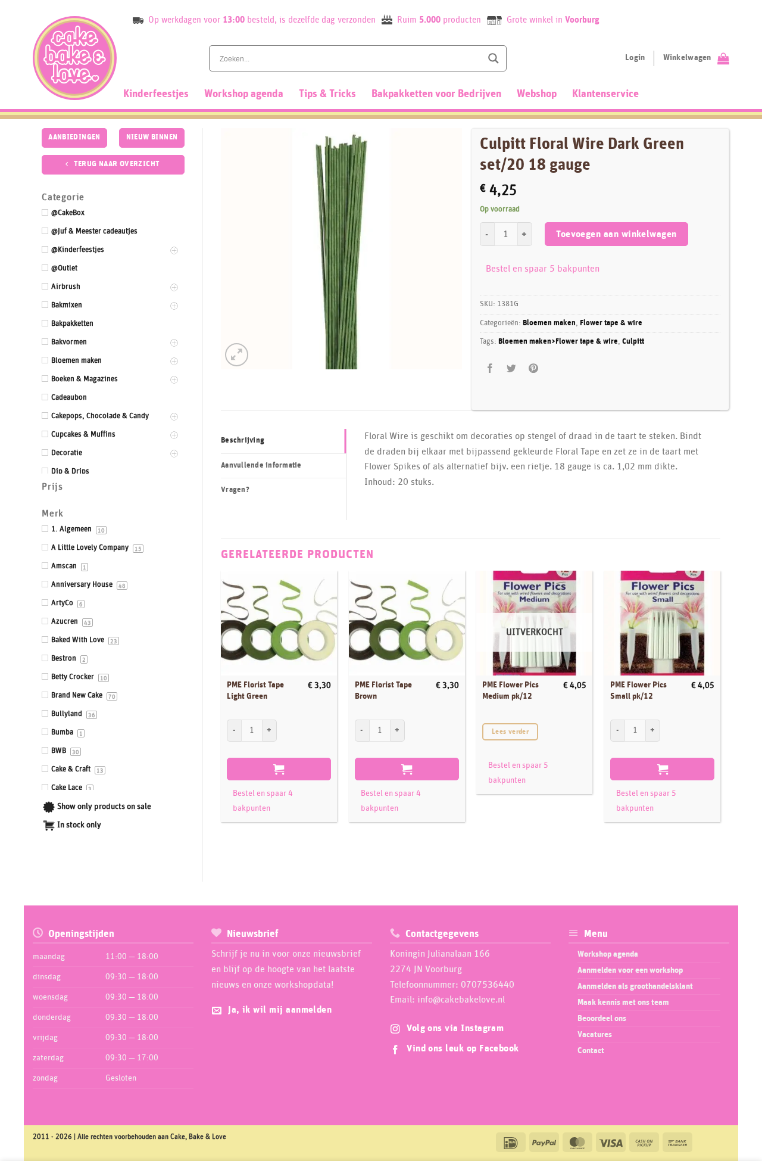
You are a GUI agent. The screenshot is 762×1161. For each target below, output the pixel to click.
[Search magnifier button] (493, 58)
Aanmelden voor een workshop (630, 970)
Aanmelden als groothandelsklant (635, 986)
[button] (236, 354)
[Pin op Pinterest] (533, 368)
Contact (590, 1051)
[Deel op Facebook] (490, 368)
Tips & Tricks (327, 94)
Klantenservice (605, 94)
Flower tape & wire (611, 323)
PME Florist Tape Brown (383, 691)
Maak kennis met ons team (623, 1002)
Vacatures (594, 1035)
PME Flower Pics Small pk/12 (638, 691)
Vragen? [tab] (235, 490)
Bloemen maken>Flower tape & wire (558, 342)
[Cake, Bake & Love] (75, 58)
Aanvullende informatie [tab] (261, 465)
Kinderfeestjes (156, 94)
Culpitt (633, 342)
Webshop (537, 94)
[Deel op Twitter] (511, 368)
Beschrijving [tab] (242, 440)
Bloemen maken (549, 323)
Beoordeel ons (601, 1018)
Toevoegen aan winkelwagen (616, 234)
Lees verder (510, 732)
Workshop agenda (243, 94)
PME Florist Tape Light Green (255, 691)
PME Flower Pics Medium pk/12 (510, 691)
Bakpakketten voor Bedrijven (436, 94)
